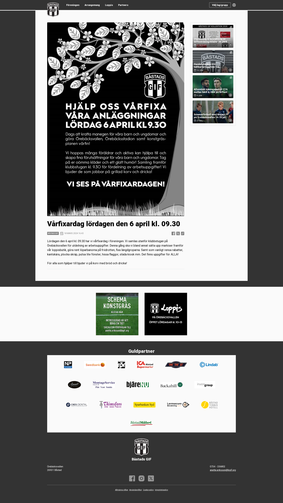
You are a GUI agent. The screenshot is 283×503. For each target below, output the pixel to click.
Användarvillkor (135, 490)
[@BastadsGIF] (151, 478)
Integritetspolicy (161, 490)
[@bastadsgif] (141, 478)
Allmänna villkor (121, 490)
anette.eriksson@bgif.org (223, 470)
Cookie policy (148, 490)
